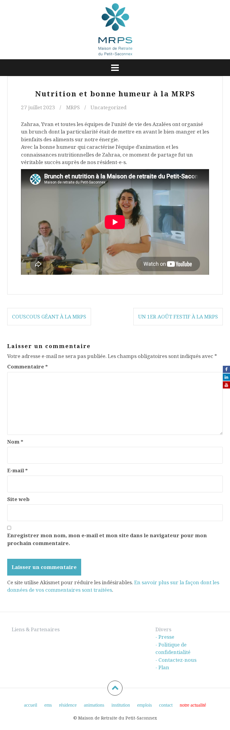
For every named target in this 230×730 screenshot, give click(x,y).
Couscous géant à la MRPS (49, 316)
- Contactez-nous (175, 659)
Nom (15, 441)
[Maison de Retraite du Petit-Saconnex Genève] (115, 29)
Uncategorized (108, 107)
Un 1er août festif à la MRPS (178, 316)
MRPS (73, 107)
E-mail (17, 470)
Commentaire (27, 366)
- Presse (164, 636)
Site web (18, 499)
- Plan (162, 667)
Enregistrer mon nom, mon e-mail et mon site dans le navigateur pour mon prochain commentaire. (107, 539)
